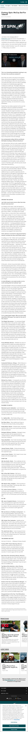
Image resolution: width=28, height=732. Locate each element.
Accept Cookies (14, 729)
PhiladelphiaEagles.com (10, 680)
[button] (14, 60)
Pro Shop (22, 2)
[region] (14, 718)
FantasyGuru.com (5, 38)
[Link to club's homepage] (2, 2)
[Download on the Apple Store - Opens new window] (9, 698)
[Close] (25, 705)
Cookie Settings (14, 722)
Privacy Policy (17, 719)
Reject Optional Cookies (14, 725)
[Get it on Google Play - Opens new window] (18, 699)
